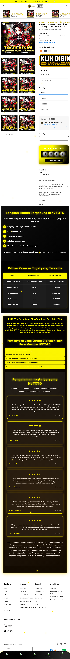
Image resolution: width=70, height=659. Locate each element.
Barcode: (51, 29)
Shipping (49, 36)
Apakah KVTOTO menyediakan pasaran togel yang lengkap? (22, 362)
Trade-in (22, 604)
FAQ (36, 601)
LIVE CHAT (61, 656)
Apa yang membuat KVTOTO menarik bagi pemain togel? (21, 358)
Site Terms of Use (40, 607)
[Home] (31, 6)
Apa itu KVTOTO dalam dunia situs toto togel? (18, 350)
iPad (5, 591)
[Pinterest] (46, 204)
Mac (5, 588)
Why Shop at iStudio (56, 596)
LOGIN (21, 656)
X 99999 (44, 104)
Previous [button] (2, 1)
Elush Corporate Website (57, 600)
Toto (5, 607)
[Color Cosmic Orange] (41, 51)
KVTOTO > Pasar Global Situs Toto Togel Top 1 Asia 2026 (35, 1)
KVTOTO (7, 610)
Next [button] (68, 1)
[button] (3, 6)
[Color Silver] (49, 51)
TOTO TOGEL (45, 75)
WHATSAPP (49, 656)
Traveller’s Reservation (27, 607)
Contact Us (38, 598)
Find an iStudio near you (56, 592)
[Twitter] (43, 204)
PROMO (7, 656)
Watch (6, 598)
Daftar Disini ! (51, 1)
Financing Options (25, 601)
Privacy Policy (39, 604)
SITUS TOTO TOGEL (47, 81)
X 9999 (43, 98)
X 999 (43, 92)
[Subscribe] (30, 649)
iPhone (6, 595)
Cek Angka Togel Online (54, 160)
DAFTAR (35, 656)
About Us (53, 588)
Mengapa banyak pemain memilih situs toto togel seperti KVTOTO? (24, 366)
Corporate (23, 591)
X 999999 (44, 110)
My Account (38, 588)
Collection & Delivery (41, 591)
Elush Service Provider (26, 598)
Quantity (42, 134)
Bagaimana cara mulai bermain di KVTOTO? (18, 354)
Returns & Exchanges (41, 595)
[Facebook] (40, 204)
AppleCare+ (23, 588)
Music (6, 601)
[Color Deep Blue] (45, 51)
